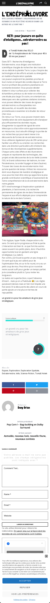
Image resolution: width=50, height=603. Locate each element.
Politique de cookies (21, 600)
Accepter (25, 581)
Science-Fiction (27, 373)
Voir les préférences (25, 594)
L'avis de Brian (19, 31)
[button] (46, 556)
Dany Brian (24, 407)
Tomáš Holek (41, 373)
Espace (5, 370)
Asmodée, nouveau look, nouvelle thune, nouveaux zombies (25, 436)
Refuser (25, 587)
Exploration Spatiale (30, 370)
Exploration (14, 370)
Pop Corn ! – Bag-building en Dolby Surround (25, 424)
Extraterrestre (8, 373)
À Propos (32, 600)
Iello (18, 373)
